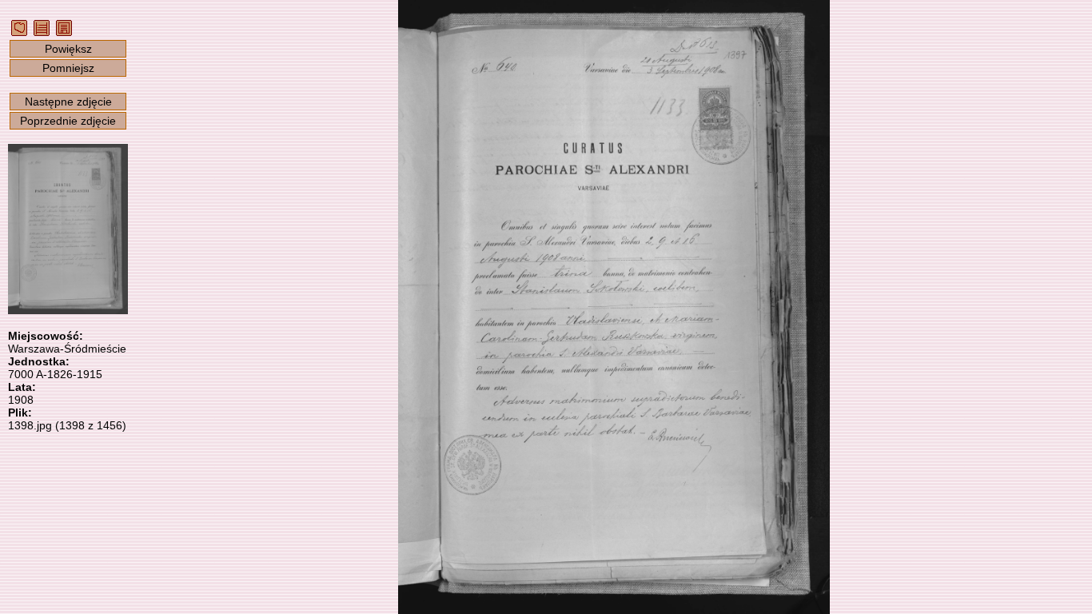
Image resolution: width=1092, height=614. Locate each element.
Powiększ (68, 48)
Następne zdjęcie (68, 101)
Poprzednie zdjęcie (68, 120)
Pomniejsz (68, 68)
